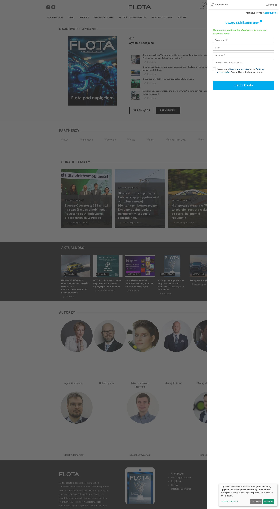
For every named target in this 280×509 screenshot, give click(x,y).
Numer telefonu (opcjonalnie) (229, 63)
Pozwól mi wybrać (229, 501)
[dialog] (248, 495)
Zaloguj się (270, 12)
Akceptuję (268, 501)
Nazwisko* (220, 55)
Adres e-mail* (221, 40)
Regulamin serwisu (239, 69)
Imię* (217, 48)
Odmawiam (256, 501)
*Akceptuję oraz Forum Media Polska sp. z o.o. (240, 70)
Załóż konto (243, 85)
